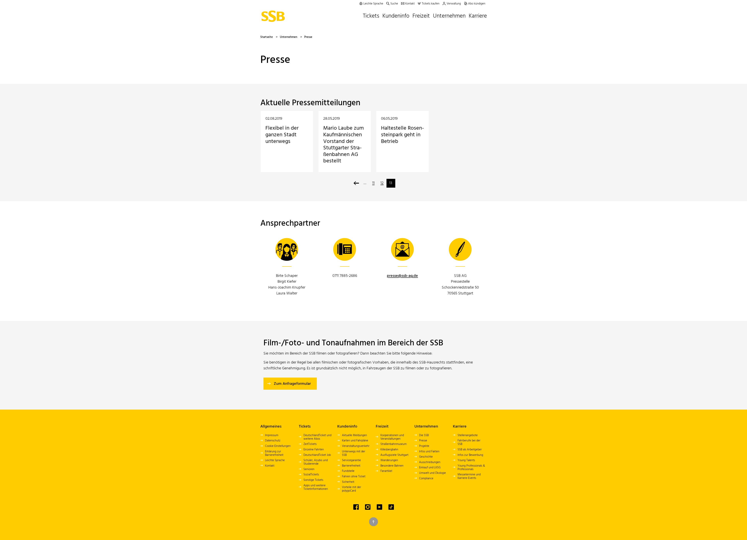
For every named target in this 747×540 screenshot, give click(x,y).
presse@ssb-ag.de (402, 276)
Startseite (266, 37)
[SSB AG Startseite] (274, 16)
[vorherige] (356, 183)
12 (382, 183)
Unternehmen (288, 37)
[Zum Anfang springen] (373, 521)
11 (373, 183)
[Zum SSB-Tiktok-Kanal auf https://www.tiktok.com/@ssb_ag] (391, 507)
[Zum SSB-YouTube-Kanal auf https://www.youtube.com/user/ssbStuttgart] (379, 507)
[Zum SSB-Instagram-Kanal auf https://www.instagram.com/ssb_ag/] (367, 507)
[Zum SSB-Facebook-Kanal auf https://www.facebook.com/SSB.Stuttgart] (356, 507)
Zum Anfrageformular (292, 384)
